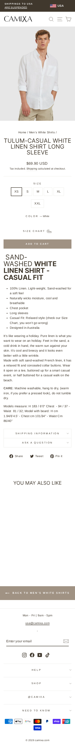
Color (37, 216)
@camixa (36, 696)
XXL (37, 203)
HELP (36, 669)
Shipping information (37, 433)
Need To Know (36, 710)
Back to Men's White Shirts (40, 592)
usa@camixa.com (37, 623)
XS (16, 191)
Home (22, 132)
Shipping (31, 168)
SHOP (36, 683)
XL (59, 191)
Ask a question (37, 442)
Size (37, 183)
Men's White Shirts (42, 132)
